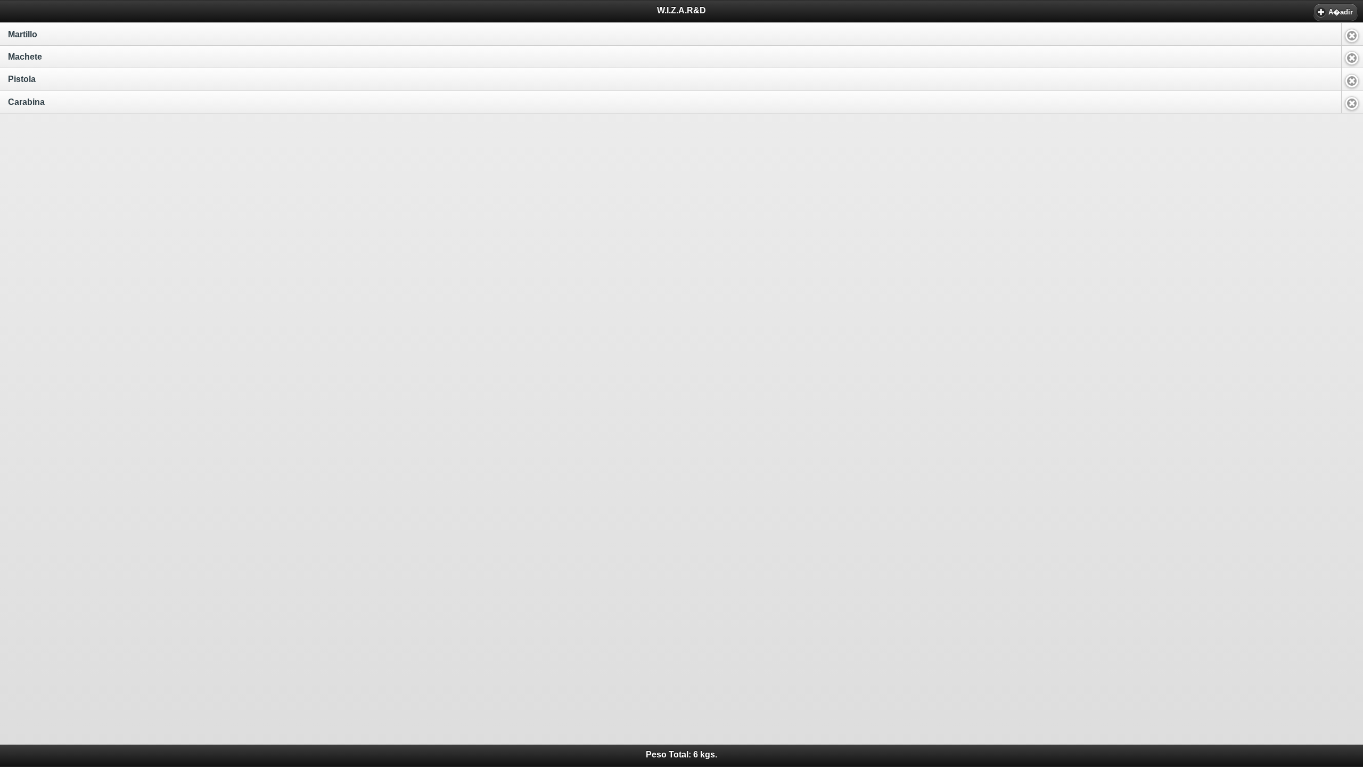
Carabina (26, 102)
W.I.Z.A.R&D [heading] (681, 10)
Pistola (22, 79)
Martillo (22, 34)
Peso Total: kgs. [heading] (681, 754)
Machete (25, 56)
